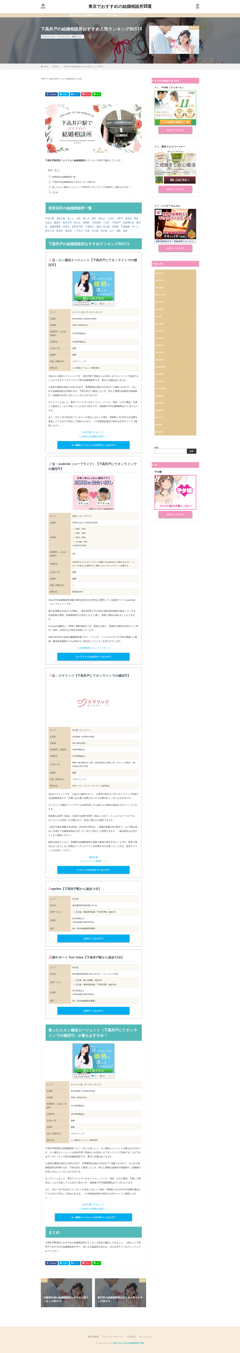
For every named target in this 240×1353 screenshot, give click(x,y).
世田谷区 (78, 37)
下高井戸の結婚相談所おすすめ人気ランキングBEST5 (83, 66)
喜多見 (128, 218)
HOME (45, 66)
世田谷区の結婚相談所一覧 (62, 177)
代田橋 (115, 226)
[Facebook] (51, 94)
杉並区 (161, 352)
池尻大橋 (60, 218)
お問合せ (131, 1336)
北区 (160, 316)
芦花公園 (49, 218)
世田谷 (66, 226)
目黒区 (161, 432)
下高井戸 (116, 222)
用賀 (118, 230)
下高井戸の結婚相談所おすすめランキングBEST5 (72, 182)
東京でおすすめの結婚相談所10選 (120, 6)
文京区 (161, 417)
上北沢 (110, 218)
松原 (87, 230)
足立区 (161, 273)
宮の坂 (95, 230)
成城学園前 (55, 226)
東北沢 (59, 230)
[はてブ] (75, 94)
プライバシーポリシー (113, 1336)
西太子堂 (49, 230)
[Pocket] (86, 94)
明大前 (104, 230)
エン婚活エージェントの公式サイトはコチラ (93, 445)
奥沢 (94, 218)
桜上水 (77, 222)
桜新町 (86, 222)
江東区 (161, 323)
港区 (160, 424)
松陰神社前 (128, 222)
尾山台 (101, 218)
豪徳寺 (57, 222)
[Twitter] (63, 94)
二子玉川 (78, 230)
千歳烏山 (89, 226)
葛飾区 (161, 309)
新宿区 (161, 345)
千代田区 (162, 388)
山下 (112, 230)
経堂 (136, 218)
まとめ (53, 192)
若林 (125, 230)
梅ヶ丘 (86, 218)
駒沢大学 (67, 222)
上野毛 (119, 218)
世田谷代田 (77, 226)
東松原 (68, 230)
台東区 (161, 374)
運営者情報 (93, 1336)
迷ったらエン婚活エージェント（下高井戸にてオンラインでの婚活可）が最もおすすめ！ (89, 187)
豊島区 (161, 396)
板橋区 (161, 287)
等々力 (135, 226)
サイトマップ (146, 1336)
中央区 (161, 381)
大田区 (161, 302)
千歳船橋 (125, 226)
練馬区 (161, 410)
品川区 (161, 331)
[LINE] (96, 94)
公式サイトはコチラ (93, 938)
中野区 (161, 403)
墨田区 (161, 360)
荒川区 (161, 280)
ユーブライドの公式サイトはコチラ (93, 656)
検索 (156, 447)
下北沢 (106, 222)
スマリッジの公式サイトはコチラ (93, 869)
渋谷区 (161, 338)
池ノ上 (70, 218)
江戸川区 (162, 295)
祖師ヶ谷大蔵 (103, 226)
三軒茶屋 (96, 222)
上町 (78, 218)
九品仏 (48, 222)
